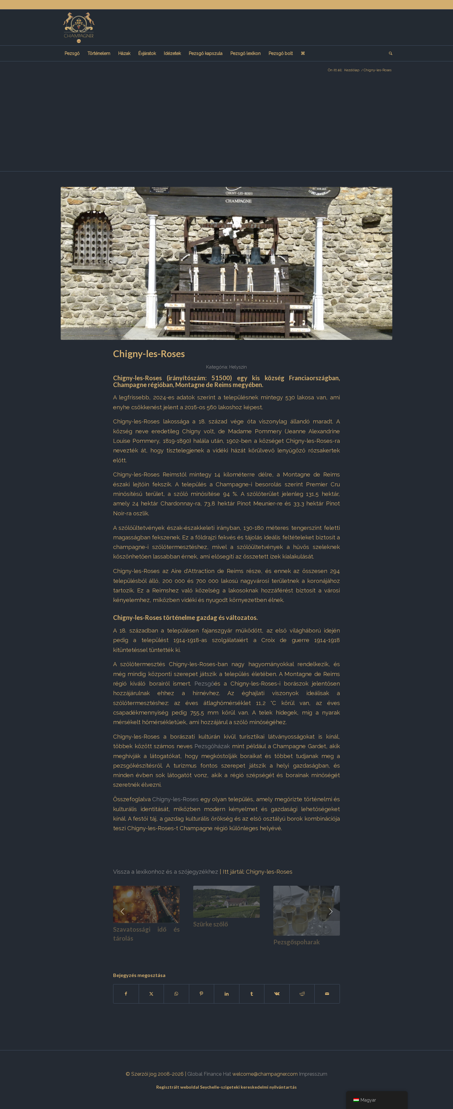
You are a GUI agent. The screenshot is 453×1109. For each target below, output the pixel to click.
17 (194, 952)
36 (288, 952)
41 (313, 952)
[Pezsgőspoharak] (306, 911)
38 (298, 952)
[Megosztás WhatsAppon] (176, 993)
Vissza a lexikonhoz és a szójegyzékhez (165, 871)
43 (322, 952)
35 (283, 952)
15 (184, 952)
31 (263, 952)
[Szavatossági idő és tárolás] (146, 904)
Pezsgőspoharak (296, 942)
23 (224, 952)
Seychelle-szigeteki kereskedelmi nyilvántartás (248, 1087)
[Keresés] (388, 53)
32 (268, 952)
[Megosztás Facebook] (126, 993)
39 (303, 952)
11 (165, 952)
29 (253, 952)
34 (278, 952)
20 (209, 952)
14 (180, 952)
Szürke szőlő (210, 924)
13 (175, 952)
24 (229, 952)
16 (189, 952)
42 (318, 952)
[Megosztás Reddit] (302, 993)
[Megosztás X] (151, 993)
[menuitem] (72, 53)
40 (308, 952)
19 (204, 952)
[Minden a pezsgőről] (78, 27)
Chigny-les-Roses (175, 799)
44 (327, 952)
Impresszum (313, 1074)
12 (170, 952)
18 (199, 952)
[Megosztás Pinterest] (201, 993)
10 (160, 952)
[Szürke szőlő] (226, 902)
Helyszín (238, 366)
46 (337, 952)
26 (239, 952)
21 (214, 952)
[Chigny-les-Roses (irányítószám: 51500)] (226, 263)
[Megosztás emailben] (327, 993)
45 (332, 952)
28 (249, 952)
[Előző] (122, 911)
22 (219, 952)
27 (244, 952)
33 (273, 952)
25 (234, 952)
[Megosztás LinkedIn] (226, 993)
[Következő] (330, 911)
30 (258, 952)
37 (293, 952)
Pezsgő (204, 683)
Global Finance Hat (209, 1074)
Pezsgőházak (212, 746)
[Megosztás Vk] (276, 993)
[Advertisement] (226, 125)
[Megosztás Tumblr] (251, 993)
